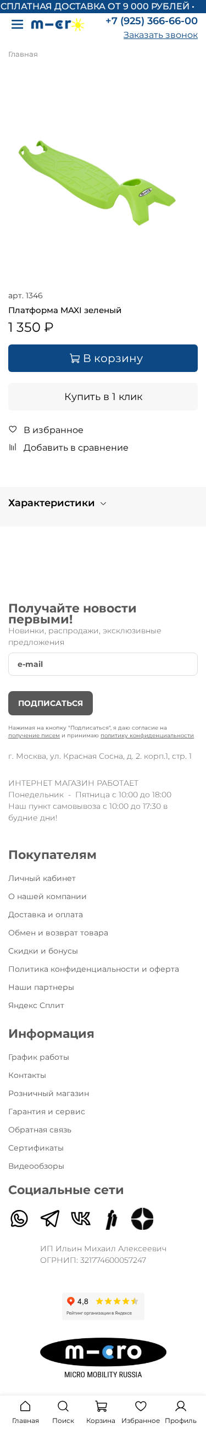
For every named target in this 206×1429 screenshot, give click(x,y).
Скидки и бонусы (43, 951)
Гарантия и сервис (46, 1111)
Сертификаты (36, 1148)
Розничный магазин (48, 1093)
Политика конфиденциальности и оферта (93, 969)
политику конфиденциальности (147, 735)
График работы (38, 1057)
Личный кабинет (42, 878)
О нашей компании (47, 896)
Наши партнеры (41, 987)
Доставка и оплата (45, 914)
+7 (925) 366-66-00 (151, 21)
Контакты (27, 1075)
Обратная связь (39, 1130)
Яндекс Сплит (36, 1005)
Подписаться (50, 703)
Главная (23, 54)
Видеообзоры (36, 1166)
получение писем (34, 735)
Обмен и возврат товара (58, 933)
